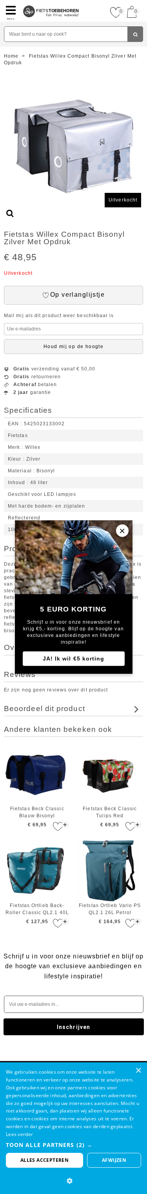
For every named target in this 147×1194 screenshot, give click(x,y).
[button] (73, 1144)
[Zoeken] (135, 34)
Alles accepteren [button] (44, 1160)
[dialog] (73, 1128)
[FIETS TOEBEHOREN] (51, 3)
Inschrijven (73, 1027)
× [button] (138, 1071)
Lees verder (19, 1134)
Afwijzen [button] (114, 1160)
